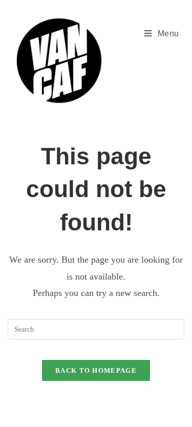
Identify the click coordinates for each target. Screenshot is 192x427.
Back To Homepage (96, 370)
